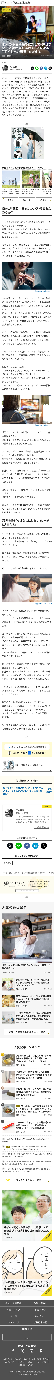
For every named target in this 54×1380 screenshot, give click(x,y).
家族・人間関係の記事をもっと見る (27, 1032)
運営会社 (22, 1365)
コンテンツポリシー (10, 1362)
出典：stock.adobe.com (43, 291)
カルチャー (40, 1316)
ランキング (13, 1322)
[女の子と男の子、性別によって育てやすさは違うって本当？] (31, 179)
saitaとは (27, 1328)
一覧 (28, 200)
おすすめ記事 (36, 1359)
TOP (4, 873)
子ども (8, 862)
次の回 (43, 200)
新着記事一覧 (40, 1322)
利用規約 (46, 1359)
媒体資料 (30, 1365)
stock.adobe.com (46, 56)
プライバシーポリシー (27, 1362)
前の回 (11, 200)
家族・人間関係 (14, 873)
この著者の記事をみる (42, 827)
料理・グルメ (13, 1309)
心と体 (13, 1316)
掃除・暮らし (40, 1303)
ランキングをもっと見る (28, 1179)
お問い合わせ (7, 1359)
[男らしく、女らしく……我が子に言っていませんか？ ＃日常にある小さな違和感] (11, 179)
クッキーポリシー (42, 1362)
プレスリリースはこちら (22, 1359)
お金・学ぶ (40, 1309)
